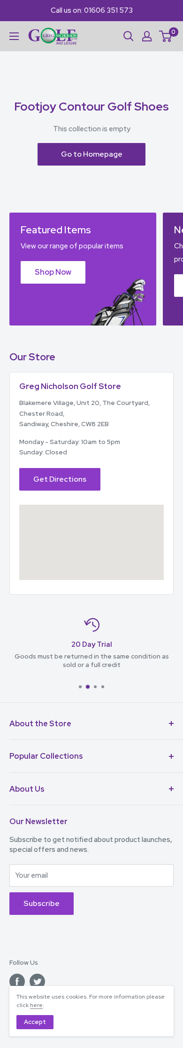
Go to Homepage (91, 154)
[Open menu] (14, 36)
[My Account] (147, 36)
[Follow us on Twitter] (37, 981)
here (36, 1005)
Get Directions (59, 479)
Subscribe (41, 903)
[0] (166, 36)
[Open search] (128, 36)
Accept (35, 1022)
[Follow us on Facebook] (17, 981)
